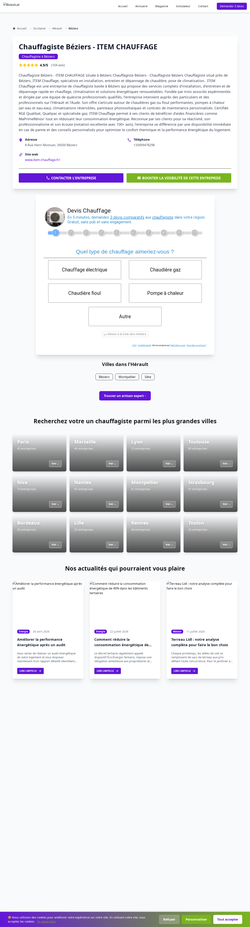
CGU (134, 345)
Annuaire (141, 6)
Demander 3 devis (232, 6)
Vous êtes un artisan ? (196, 345)
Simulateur (183, 6)
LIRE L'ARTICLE (28, 670)
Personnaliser (196, 919)
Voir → (55, 463)
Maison (177, 631)
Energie (23, 631)
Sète (148, 377)
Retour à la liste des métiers (126, 334)
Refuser (169, 919)
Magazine (161, 6)
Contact (203, 6)
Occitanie (39, 28)
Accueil (123, 6)
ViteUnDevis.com (177, 345)
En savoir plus (46, 921)
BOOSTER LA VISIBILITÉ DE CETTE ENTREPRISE (181, 178)
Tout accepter (227, 919)
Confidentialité (144, 345)
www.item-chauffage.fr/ (42, 160)
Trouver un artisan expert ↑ (125, 396)
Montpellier (127, 377)
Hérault (57, 28)
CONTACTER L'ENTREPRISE (73, 178)
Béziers (73, 28)
